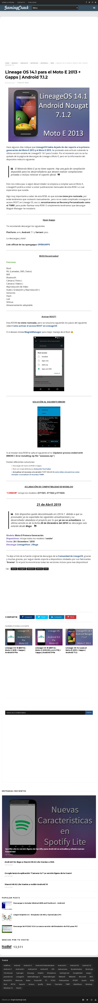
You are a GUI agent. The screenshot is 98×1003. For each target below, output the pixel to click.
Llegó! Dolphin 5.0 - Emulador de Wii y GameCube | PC (37, 915)
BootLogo (89, 969)
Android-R (44, 969)
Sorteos (31, 984)
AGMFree (7, 965)
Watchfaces (78, 984)
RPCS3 (13, 984)
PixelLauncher (64, 980)
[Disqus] (49, 747)
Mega (35, 544)
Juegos (88, 973)
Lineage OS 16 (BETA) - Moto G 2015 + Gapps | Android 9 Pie (15, 650)
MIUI (91, 977)
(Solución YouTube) (42, 469)
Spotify (40, 984)
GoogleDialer (78, 973)
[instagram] (92, 2)
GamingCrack (64, 973)
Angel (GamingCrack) (18, 1000)
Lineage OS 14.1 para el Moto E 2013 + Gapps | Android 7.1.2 (76, 650)
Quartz (84, 980)
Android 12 (28, 965)
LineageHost (23, 544)
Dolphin (41, 973)
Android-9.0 (32, 969)
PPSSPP (75, 980)
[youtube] (95, 2)
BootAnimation (76, 969)
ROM (52, 63)
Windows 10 (8, 988)
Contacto (21, 2)
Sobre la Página (8, 2)
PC (46, 980)
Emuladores (51, 973)
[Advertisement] (49, 591)
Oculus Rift (38, 980)
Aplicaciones (62, 969)
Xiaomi (18, 988)
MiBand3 (62, 977)
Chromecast (8, 973)
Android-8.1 (20, 969)
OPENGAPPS (44, 244)
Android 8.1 (62, 965)
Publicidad (32, 2)
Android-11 (8, 969)
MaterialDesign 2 (34, 977)
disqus (88, 712)
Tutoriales (58, 984)
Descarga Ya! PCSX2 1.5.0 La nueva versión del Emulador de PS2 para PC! (45, 926)
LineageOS (24, 63)
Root (5, 984)
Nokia (28, 980)
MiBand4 (72, 977)
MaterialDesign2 (49, 977)
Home (7, 63)
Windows (88, 984)
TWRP (68, 984)
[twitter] (89, 2)
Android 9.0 (74, 965)
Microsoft (82, 977)
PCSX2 (53, 980)
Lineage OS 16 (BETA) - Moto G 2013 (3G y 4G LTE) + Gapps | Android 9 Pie (48, 650)
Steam (49, 984)
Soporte (22, 984)
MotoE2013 (34, 63)
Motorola (44, 63)
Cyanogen (19, 973)
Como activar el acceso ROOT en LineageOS (34, 325)
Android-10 (86, 965)
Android (14, 63)
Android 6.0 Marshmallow (45, 965)
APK (53, 969)
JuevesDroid (8, 977)
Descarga (30, 973)
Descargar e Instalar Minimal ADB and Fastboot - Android (39, 903)
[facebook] (86, 2)
